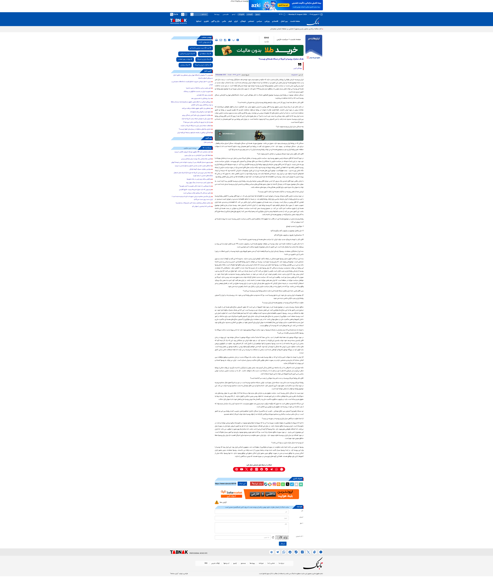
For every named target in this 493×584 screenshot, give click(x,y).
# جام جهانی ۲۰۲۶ (205, 42)
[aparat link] (236, 469)
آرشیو (233, 14)
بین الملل (284, 21)
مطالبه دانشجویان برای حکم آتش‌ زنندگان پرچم (196, 115)
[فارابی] (259, 50)
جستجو (243, 563)
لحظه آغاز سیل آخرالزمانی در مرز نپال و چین (197, 155)
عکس (224, 21)
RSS (206, 563)
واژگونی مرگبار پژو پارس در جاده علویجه (199, 179)
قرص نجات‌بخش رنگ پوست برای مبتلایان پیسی (196, 159)
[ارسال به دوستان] (296, 484)
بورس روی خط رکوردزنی (204, 95)
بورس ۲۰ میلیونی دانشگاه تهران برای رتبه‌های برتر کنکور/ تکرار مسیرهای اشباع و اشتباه (193, 76)
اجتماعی (251, 21)
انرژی (236, 21)
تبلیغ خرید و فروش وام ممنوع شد (200, 112)
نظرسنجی (226, 14)
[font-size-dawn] (229, 40)
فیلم (230, 21)
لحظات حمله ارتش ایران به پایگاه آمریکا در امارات (196, 126)
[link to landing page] (313, 21)
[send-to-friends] (221, 40)
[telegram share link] (292, 484)
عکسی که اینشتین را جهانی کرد (201, 206)
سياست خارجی (282, 39)
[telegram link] (271, 469)
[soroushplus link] (261, 469)
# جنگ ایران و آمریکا (204, 59)
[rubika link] (281, 469)
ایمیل (301, 517)
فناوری (206, 21)
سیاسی (259, 21)
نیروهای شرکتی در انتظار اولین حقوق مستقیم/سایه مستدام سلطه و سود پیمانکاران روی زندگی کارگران (192, 103)
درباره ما (281, 563)
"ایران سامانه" (174, 574)
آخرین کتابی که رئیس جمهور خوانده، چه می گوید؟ (303, 29)
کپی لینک (242, 483)
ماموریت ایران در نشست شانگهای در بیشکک (197, 91)
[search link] (191, 14)
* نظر (301, 523)
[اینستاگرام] (274, 484)
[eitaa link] (251, 469)
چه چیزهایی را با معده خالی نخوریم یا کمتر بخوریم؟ (195, 186)
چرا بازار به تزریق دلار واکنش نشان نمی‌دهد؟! (197, 122)
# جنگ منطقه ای (205, 54)
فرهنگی (242, 21)
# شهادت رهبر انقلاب (185, 59)
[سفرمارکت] (259, 494)
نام (302, 511)
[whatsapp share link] (283, 484)
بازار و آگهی (215, 21)
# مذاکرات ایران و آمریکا (203, 65)
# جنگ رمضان (185, 65)
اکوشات (249, 14)
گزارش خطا (223, 502)
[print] (216, 40)
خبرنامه (261, 563)
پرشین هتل (207, 142)
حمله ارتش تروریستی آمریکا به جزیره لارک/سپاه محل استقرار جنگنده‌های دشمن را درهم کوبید (193, 174)
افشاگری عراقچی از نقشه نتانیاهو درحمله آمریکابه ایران (194, 133)
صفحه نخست (295, 21)
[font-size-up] (237, 40)
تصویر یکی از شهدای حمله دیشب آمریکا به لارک (196, 119)
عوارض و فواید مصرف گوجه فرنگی (200, 169)
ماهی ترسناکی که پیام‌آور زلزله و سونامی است (197, 193)
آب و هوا (226, 563)
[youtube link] (241, 469)
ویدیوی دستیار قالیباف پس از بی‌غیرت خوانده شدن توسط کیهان (191, 162)
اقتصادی (275, 21)
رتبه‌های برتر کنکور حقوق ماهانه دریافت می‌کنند (196, 108)
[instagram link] (256, 469)
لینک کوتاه (258, 483)
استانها (198, 21)
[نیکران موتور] (259, 135)
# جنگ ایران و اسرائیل (187, 54)
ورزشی (267, 21)
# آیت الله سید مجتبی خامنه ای (200, 48)
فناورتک (241, 14)
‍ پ (233, 40)
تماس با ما (271, 563)
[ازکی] (286, 5)
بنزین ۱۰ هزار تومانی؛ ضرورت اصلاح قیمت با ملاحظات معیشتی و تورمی (192, 83)
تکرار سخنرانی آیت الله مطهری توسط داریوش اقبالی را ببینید (192, 152)
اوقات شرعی (215, 563)
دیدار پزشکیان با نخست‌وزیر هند (201, 98)
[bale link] (266, 469)
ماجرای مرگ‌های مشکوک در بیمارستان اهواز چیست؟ (195, 129)
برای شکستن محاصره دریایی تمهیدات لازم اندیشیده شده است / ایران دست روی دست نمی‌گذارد (192, 198)
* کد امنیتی (299, 536)
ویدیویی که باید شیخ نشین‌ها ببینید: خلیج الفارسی (195, 189)
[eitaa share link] (278, 484)
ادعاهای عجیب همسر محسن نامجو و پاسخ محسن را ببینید (193, 166)
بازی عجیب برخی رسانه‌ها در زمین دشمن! (198, 88)
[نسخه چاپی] (301, 484)
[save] (225, 40)
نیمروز (257, 14)
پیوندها (216, 14)
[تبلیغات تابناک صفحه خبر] (313, 48)
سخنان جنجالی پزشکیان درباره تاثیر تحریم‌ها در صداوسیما (193, 203)
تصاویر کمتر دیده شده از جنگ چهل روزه (198, 183)
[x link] (246, 469)
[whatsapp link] (276, 469)
